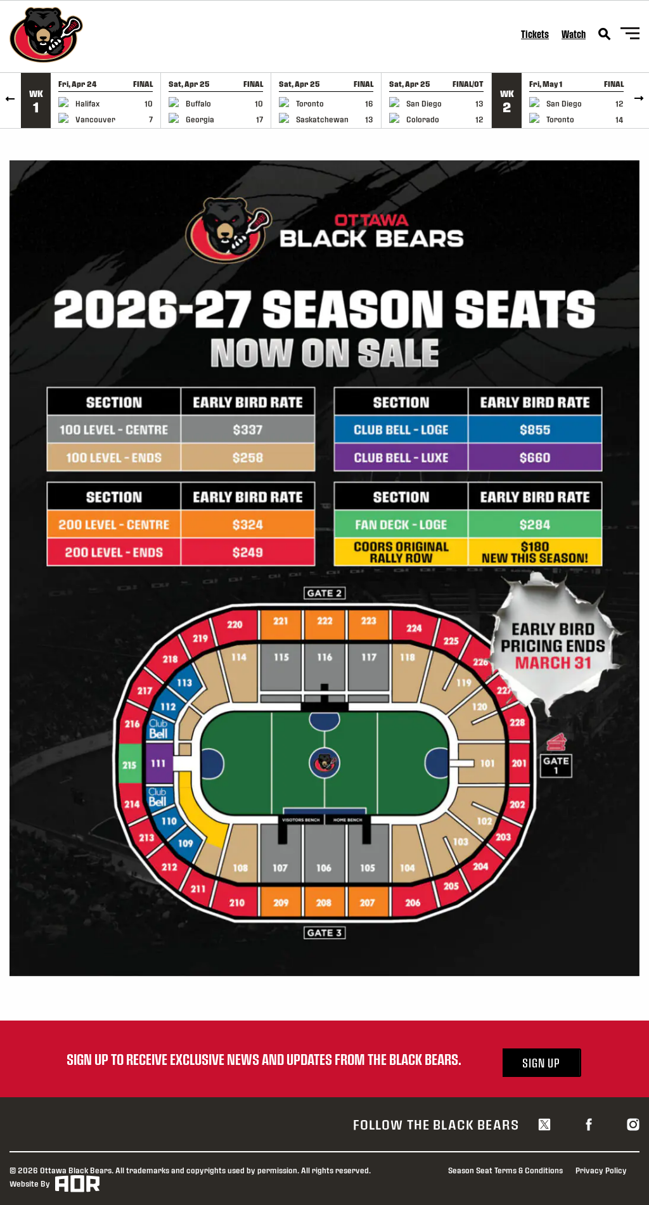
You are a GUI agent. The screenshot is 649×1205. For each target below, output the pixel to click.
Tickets (535, 34)
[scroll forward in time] (638, 100)
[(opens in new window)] (544, 1124)
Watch (574, 34)
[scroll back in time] (10, 100)
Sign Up (541, 1062)
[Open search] (604, 34)
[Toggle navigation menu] (629, 35)
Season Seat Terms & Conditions (505, 1170)
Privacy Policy (601, 1170)
